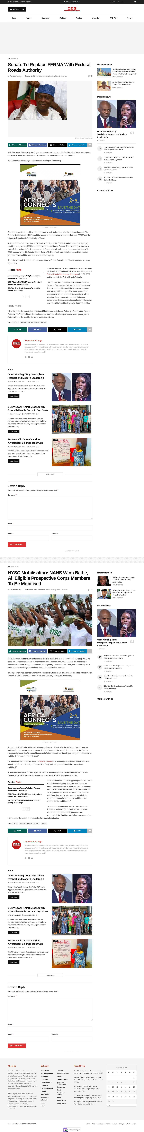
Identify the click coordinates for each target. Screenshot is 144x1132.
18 (117, 1092)
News (28, 18)
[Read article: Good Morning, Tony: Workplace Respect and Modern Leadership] (72, 387)
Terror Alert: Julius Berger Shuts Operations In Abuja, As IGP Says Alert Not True (123, 592)
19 (121, 1092)
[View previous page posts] (24, 296)
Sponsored (61, 1087)
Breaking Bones (47, 1073)
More (129, 18)
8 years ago (118, 585)
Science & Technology (61, 1083)
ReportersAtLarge (15, 76)
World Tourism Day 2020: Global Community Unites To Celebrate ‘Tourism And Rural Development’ (124, 71)
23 (109, 1097)
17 (113, 1092)
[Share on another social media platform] (89, 145)
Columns (44, 1079)
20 (125, 1092)
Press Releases (62, 1079)
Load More (50, 474)
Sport (59, 1090)
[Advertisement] (72, 38)
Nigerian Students (33, 823)
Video (59, 1098)
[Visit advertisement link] (50, 195)
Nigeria (23, 322)
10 (113, 1087)
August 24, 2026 (29, 381)
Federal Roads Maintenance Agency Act (63, 274)
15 (134, 1087)
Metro (43, 1103)
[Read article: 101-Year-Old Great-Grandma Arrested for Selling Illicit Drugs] (72, 452)
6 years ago (118, 77)
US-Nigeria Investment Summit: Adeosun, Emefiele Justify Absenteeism (123, 579)
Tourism (79, 18)
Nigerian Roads (33, 322)
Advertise (16, 2)
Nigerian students (46, 761)
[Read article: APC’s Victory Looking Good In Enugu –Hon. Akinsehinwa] (104, 86)
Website (55, 533)
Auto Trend (45, 1070)
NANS (15, 823)
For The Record (47, 1088)
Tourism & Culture (60, 1094)
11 (117, 1087)
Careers (22, 2)
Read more (14, 396)
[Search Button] (134, 2)
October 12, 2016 (30, 76)
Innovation (45, 1094)
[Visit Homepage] (72, 9)
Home (14, 18)
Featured (16, 58)
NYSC (44, 823)
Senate (43, 322)
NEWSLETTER (18, 9)
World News (61, 1103)
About (9, 2)
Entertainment (46, 1082)
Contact (28, 2)
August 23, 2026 (29, 414)
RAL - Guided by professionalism (26, 1124)
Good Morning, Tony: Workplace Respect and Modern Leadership (112, 134)
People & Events (63, 1073)
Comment (12, 495)
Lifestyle (95, 18)
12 (121, 1087)
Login (114, 2)
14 (129, 1087)
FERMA (15, 322)
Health (43, 1091)
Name (11, 523)
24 (113, 1097)
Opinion (60, 1070)
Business (45, 18)
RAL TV (113, 18)
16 (109, 1092)
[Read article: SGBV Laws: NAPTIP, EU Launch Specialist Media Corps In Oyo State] (72, 419)
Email (11, 533)
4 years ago (118, 87)
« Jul (108, 1105)
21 (129, 1092)
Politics (63, 18)
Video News (61, 1100)
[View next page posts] (28, 296)
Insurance (44, 1097)
